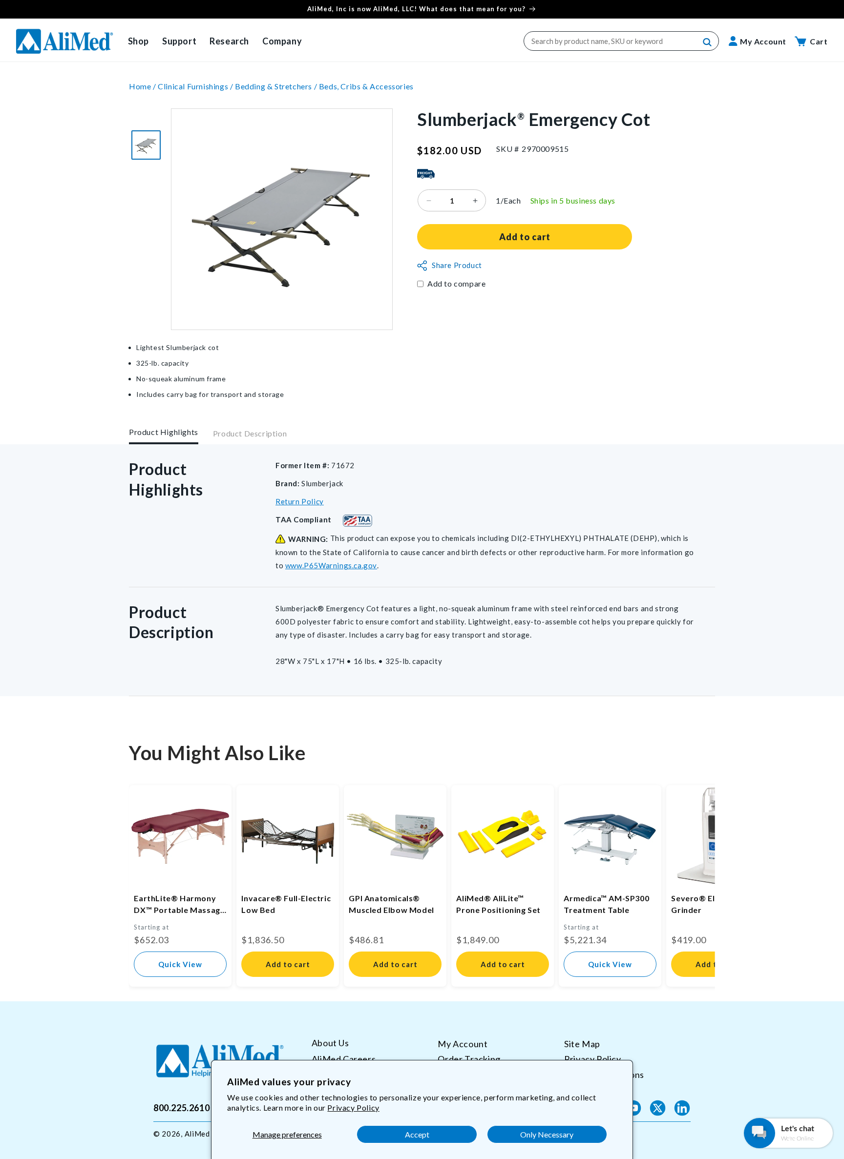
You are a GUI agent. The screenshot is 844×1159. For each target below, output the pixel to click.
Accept (417, 1134)
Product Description (250, 433)
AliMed (197, 1133)
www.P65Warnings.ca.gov (331, 565)
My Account (462, 1043)
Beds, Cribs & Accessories (366, 86)
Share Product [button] (457, 265)
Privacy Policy (353, 1107)
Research (229, 41)
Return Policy (299, 501)
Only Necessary (546, 1134)
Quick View (180, 964)
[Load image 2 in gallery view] (146, 145)
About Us (330, 1043)
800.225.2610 (181, 1107)
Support (179, 41)
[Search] (707, 42)
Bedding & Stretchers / (277, 86)
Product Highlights (163, 431)
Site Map (582, 1043)
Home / (143, 86)
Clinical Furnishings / (196, 86)
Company (282, 41)
